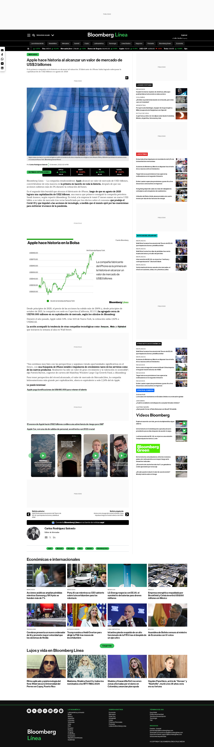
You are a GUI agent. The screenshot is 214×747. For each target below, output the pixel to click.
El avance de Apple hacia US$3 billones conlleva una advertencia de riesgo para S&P (65, 424)
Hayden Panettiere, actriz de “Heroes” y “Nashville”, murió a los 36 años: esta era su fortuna (167, 684)
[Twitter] (50, 537)
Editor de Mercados (52, 532)
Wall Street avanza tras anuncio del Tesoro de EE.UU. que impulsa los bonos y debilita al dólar (46, 515)
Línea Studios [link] (125, 43)
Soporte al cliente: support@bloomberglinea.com (166, 734)
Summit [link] (76, 43)
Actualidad (112, 718)
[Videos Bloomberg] (161, 415)
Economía (112, 712)
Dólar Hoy (112, 716)
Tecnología (153, 718)
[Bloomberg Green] (161, 448)
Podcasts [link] (151, 43)
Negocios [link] (139, 43)
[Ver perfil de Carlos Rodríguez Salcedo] (36, 533)
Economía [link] (179, 43)
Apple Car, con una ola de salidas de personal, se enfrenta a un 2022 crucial (61, 429)
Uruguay (70, 732)
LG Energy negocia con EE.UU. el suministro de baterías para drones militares (124, 595)
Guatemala (71, 740)
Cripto (111, 720)
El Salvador (71, 736)
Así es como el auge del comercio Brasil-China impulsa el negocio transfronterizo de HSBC (108, 514)
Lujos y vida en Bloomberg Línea (55, 650)
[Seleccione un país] (53, 35)
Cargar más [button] (107, 646)
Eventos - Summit (155, 729)
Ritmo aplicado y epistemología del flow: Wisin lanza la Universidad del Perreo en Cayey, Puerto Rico (44, 684)
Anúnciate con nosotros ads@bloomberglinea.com (166, 732)
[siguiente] (127, 514)
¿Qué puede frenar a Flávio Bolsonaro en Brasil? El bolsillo (156, 409)
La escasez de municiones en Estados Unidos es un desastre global (159, 397)
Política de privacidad (157, 714)
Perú (69, 726)
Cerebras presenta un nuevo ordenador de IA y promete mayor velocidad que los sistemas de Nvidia (46, 635)
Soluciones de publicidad (158, 736)
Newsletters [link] (53, 43)
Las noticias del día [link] (37, 43)
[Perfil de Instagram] (45, 711)
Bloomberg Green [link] (165, 43)
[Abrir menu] (29, 35)
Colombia (71, 720)
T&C (151, 720)
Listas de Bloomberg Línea (117, 726)
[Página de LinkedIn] (50, 711)
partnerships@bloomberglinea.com (161, 730)
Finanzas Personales (115, 722)
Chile (69, 724)
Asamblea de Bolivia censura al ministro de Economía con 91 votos (167, 633)
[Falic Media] (173, 38)
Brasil (70, 714)
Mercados (33, 54)
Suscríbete (153, 712)
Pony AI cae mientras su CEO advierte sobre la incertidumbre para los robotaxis (85, 595)
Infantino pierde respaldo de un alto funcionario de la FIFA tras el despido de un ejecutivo (127, 635)
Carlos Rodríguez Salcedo (38, 165)
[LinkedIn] (54, 537)
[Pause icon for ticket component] (28, 48)
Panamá (70, 730)
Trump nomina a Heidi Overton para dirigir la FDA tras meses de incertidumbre (84, 635)
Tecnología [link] (112, 43)
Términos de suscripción (158, 716)
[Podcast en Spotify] (61, 711)
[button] (126, 77)
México (70, 716)
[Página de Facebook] (29, 711)
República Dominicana (75, 738)
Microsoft (59, 548)
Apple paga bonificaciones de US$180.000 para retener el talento (57, 389)
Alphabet (89, 548)
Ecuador (70, 728)
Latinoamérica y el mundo (76, 712)
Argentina (71, 718)
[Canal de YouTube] (39, 711)
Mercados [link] (65, 43)
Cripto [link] (87, 43)
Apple (79, 181)
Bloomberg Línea (102, 548)
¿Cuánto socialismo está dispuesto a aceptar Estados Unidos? (158, 403)
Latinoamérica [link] (99, 43)
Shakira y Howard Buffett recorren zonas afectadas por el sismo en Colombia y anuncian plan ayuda (124, 684)
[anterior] (28, 514)
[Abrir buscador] (34, 35)
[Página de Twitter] (34, 711)
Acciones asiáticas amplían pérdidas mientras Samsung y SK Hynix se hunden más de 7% (44, 595)
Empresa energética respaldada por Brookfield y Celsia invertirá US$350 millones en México (166, 595)
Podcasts (112, 724)
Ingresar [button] (184, 35)
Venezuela (71, 722)
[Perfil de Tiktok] (56, 711)
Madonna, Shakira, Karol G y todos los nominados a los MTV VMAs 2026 (85, 682)
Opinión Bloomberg (145, 390)
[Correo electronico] (46, 537)
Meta (80, 548)
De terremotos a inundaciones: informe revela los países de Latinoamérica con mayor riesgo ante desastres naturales (153, 459)
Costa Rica (71, 734)
